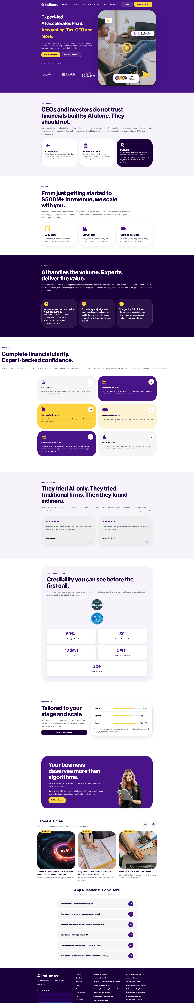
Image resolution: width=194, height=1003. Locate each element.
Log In (127, 4)
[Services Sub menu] (68, 4)
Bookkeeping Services (111, 415)
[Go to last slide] (145, 824)
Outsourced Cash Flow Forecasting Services (106, 982)
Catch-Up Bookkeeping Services (136, 985)
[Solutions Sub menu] (79, 4)
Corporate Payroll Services (134, 996)
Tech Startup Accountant (100, 1001)
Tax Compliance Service (133, 982)
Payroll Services (108, 442)
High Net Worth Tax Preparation (135, 992)
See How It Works (71, 55)
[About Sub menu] (106, 4)
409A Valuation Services (51, 442)
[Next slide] (153, 824)
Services (65, 4)
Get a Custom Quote (64, 732)
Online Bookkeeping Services (135, 974)
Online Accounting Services (101, 992)
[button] (97, 903)
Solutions (75, 4)
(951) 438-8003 (42, 985)
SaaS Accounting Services (134, 1000)
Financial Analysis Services (101, 985)
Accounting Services (110, 387)
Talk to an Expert (143, 4)
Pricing (96, 4)
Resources (113, 4)
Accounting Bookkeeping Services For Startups (107, 989)
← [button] (141, 511)
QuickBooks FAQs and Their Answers (135, 872)
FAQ (77, 996)
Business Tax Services (50, 415)
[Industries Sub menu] (90, 4)
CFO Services (46, 387)
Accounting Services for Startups (103, 996)
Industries (86, 4)
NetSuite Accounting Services (135, 989)
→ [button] (149, 511)
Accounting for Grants (99, 978)
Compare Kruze (81, 989)
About (104, 4)
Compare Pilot (80, 992)
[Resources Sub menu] (118, 4)
